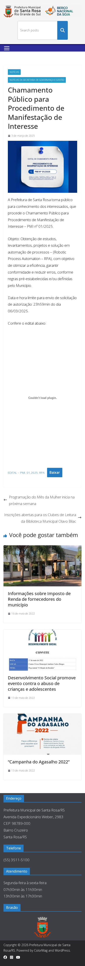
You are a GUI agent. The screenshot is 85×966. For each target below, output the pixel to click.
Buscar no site (62, 30)
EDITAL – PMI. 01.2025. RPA (26, 472)
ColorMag (41, 950)
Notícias (14, 72)
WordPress (62, 950)
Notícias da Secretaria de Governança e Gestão (37, 79)
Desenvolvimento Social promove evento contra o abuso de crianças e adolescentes (42, 683)
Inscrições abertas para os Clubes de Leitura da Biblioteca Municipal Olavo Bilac (40, 518)
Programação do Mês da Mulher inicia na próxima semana (42, 500)
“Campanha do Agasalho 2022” (39, 762)
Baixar (54, 472)
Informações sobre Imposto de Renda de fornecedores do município (39, 599)
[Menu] (6, 48)
